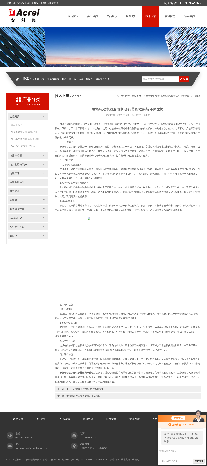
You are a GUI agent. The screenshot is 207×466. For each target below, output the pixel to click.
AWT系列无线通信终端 (23, 145)
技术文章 (151, 16)
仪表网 (135, 459)
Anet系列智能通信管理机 (24, 132)
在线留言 (170, 16)
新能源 (13, 200)
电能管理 (14, 173)
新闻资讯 (131, 16)
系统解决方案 (17, 209)
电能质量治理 (17, 182)
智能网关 (14, 116)
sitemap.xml (102, 459)
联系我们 (189, 16)
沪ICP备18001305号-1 (82, 459)
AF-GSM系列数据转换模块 (25, 138)
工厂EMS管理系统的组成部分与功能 (84, 389)
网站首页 (73, 16)
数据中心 (14, 235)
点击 (44, 116)
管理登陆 (114, 459)
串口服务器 (17, 125)
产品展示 (112, 16)
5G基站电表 (16, 217)
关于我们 (92, 16)
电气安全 (14, 191)
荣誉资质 (134, 419)
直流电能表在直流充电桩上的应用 (83, 396)
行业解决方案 (17, 226)
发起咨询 (199, 461)
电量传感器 (16, 155)
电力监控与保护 (18, 164)
